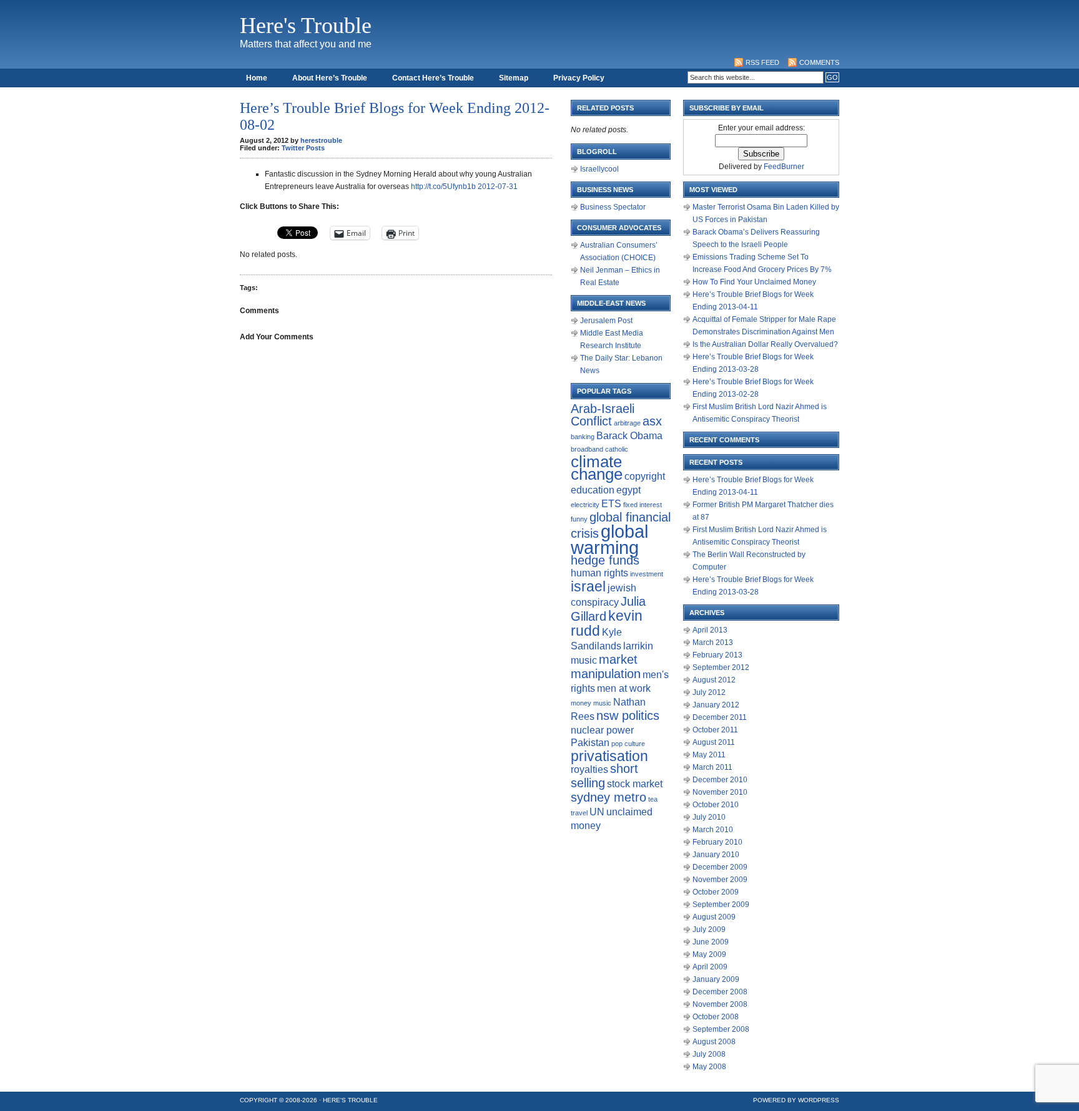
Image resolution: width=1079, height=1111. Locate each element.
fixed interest (642, 504)
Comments (819, 62)
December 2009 (719, 867)
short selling (604, 776)
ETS (611, 503)
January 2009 (715, 979)
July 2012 (709, 692)
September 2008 (720, 1029)
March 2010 (712, 829)
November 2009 (719, 879)
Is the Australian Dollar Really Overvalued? (765, 344)
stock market (635, 783)
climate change (597, 468)
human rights (599, 572)
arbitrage (627, 423)
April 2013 (709, 630)
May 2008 (709, 1066)
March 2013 (712, 642)
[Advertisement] (612, 28)
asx (652, 421)
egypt (628, 489)
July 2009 (709, 929)
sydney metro (608, 797)
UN (596, 811)
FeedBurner (784, 166)
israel (588, 586)
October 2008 (715, 1016)
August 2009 (714, 917)
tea (653, 799)
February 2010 (717, 842)
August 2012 (714, 680)
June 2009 (710, 942)
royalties (589, 769)
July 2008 (709, 1054)
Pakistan (590, 742)
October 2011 (715, 729)
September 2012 (720, 667)
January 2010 (715, 854)
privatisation (609, 756)
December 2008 (719, 991)
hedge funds (605, 560)
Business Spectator (613, 207)
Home (256, 78)
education (592, 489)
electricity (585, 504)
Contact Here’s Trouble (433, 78)
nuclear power (602, 729)
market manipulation (606, 667)
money (581, 703)
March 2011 (712, 767)
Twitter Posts (303, 148)
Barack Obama (629, 435)
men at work (624, 688)
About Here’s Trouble (329, 78)
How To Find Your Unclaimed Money (754, 282)
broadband (587, 449)
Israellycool (599, 169)
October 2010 (715, 804)
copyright (644, 476)
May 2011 (709, 754)
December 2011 (719, 717)
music (602, 703)
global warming (609, 539)
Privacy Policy (578, 78)
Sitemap (513, 78)
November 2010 (719, 792)
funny (579, 519)
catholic (616, 449)
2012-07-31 (498, 186)
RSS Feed (762, 62)
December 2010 (719, 779)
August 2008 (714, 1041)
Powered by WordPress (796, 1100)
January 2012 (715, 705)
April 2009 (709, 967)
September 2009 (720, 904)
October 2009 (715, 892)
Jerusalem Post (606, 320)
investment (646, 574)
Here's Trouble (306, 25)
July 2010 (709, 817)
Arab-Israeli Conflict (602, 415)
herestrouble (321, 140)
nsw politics (627, 715)
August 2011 (713, 742)
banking (582, 436)
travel (579, 813)
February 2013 (717, 655)
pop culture (628, 743)
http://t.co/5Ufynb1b (443, 186)
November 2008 (719, 1004)
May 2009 (709, 954)
